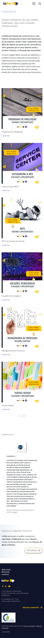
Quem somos (6, 570)
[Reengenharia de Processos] (22, 327)
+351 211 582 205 (6, 591)
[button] (5, 478)
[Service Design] (22, 382)
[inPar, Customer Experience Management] (10, 3)
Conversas (5, 574)
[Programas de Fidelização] (22, 108)
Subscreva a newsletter (30, 607)
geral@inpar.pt (6, 595)
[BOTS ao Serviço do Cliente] (22, 218)
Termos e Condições (29, 626)
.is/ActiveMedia (6, 632)
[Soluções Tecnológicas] (22, 272)
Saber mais (6, 136)
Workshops (6, 572)
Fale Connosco (32, 550)
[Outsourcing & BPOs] (22, 163)
